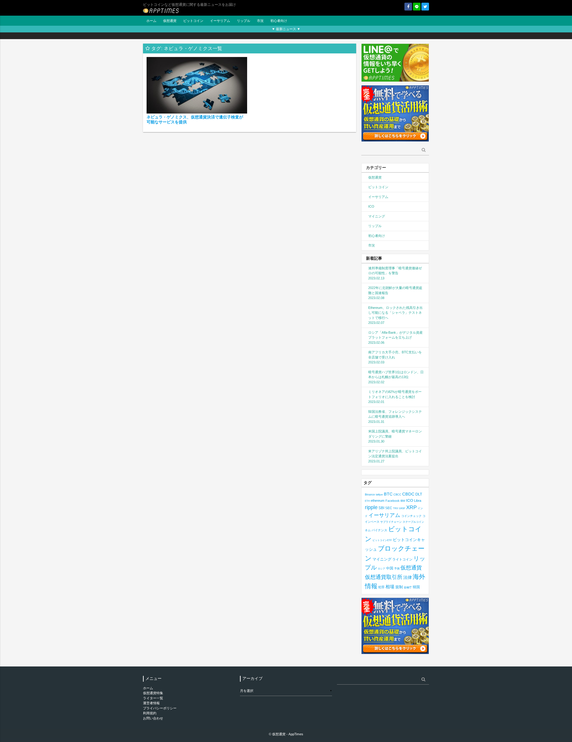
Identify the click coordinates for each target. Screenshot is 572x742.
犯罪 (381, 587)
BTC (388, 493)
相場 (389, 586)
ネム (368, 530)
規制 (399, 587)
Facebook (392, 500)
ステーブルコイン (413, 521)
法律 (407, 577)
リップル (243, 21)
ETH (367, 501)
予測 (397, 568)
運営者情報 (151, 703)
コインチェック (411, 516)
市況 (260, 21)
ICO (371, 206)
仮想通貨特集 (153, 693)
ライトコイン (402, 559)
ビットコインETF (382, 540)
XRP (411, 507)
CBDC (408, 494)
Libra (417, 500)
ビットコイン (193, 21)
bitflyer (379, 494)
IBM (402, 500)
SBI (381, 508)
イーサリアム (220, 21)
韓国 (416, 587)
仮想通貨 (170, 21)
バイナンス (379, 530)
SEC (388, 508)
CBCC (397, 494)
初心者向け (278, 21)
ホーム (151, 21)
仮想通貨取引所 (383, 577)
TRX (395, 508)
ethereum (378, 500)
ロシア (381, 568)
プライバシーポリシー (160, 708)
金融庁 (408, 587)
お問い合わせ (153, 718)
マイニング (376, 216)
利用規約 (149, 713)
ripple (371, 507)
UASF (402, 508)
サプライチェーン (391, 521)
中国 (389, 568)
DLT (418, 494)
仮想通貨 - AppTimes (287, 734)
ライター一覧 (153, 698)
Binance (370, 494)
